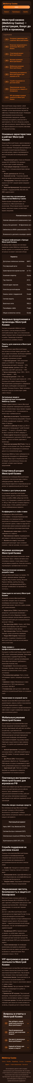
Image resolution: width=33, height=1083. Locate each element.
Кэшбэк (25, 11)
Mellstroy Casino (10, 4)
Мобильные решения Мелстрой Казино (17, 67)
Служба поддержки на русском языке (17, 81)
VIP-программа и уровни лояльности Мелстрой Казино (18, 97)
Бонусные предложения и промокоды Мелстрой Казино (18, 46)
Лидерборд (15, 1061)
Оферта (7, 1064)
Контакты (25, 1064)
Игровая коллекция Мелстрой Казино (16, 60)
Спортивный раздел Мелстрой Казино (16, 54)
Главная (6, 11)
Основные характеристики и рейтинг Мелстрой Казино (19, 39)
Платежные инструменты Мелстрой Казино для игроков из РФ (18, 74)
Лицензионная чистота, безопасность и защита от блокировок (18, 89)
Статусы (21, 1061)
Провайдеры (16, 11)
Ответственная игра (15, 1064)
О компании (28, 1061)
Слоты (4, 1061)
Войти (16, 7)
